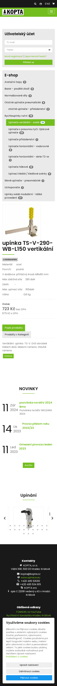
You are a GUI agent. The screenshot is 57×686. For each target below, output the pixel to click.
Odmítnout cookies (29, 671)
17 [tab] (42, 530)
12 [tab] (19, 530)
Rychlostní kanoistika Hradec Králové (28, 615)
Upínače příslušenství (22, 139)
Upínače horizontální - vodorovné (28, 148)
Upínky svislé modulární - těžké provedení (23, 195)
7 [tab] (37, 526)
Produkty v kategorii (17, 334)
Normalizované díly (18, 95)
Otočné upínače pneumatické (24, 102)
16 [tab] (37, 530)
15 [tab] (33, 530)
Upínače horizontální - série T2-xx (28, 158)
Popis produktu (14, 328)
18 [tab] (46, 530)
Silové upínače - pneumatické (24, 180)
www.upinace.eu (30, 577)
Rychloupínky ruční (18, 116)
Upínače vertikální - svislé (26, 122)
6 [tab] (33, 526)
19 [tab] (24, 534)
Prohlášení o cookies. (17, 656)
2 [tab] (14, 526)
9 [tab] (46, 526)
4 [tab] (24, 526)
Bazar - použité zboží (19, 88)
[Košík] (53, 3)
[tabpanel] (28, 518)
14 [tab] (28, 530)
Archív (29, 465)
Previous (4, 518)
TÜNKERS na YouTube (28, 612)
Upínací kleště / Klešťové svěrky (29, 173)
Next (52, 518)
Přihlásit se (28, 62)
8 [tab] (42, 526)
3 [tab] (19, 526)
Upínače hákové (20, 167)
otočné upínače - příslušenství (28, 109)
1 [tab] (10, 526)
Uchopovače (14, 187)
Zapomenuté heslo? (35, 56)
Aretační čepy (15, 82)
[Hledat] (35, 4)
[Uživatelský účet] (41, 4)
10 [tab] (10, 530)
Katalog (8, 356)
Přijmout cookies (29, 677)
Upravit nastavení (29, 665)
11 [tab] (14, 530)
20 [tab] (28, 534)
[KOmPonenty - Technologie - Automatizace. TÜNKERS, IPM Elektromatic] (13, 12)
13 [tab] (24, 530)
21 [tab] (33, 534)
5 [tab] (28, 526)
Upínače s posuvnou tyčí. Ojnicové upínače (28, 130)
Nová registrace (13, 56)
